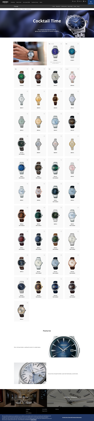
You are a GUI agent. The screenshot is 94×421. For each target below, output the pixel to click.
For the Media (28, 413)
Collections (19, 9)
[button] (74, 1)
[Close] (92, 417)
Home (15, 9)
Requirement (44, 411)
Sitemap (57, 409)
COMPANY (28, 409)
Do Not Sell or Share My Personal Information (72, 417)
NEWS (27, 411)
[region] (47, 417)
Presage (23, 9)
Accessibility (44, 409)
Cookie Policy (33, 419)
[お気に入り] (61, 44)
